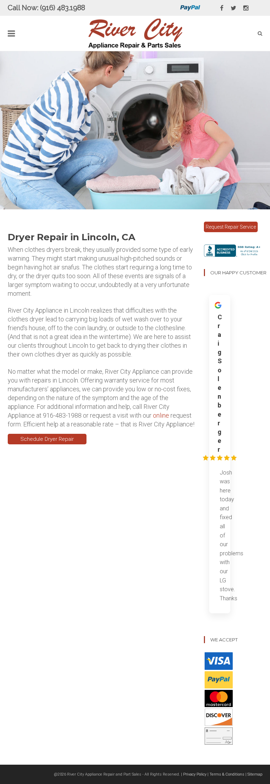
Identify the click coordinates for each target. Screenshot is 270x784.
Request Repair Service (231, 227)
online (161, 415)
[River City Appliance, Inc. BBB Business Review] (233, 250)
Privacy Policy (194, 774)
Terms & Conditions (227, 774)
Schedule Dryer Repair (47, 439)
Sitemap (255, 774)
